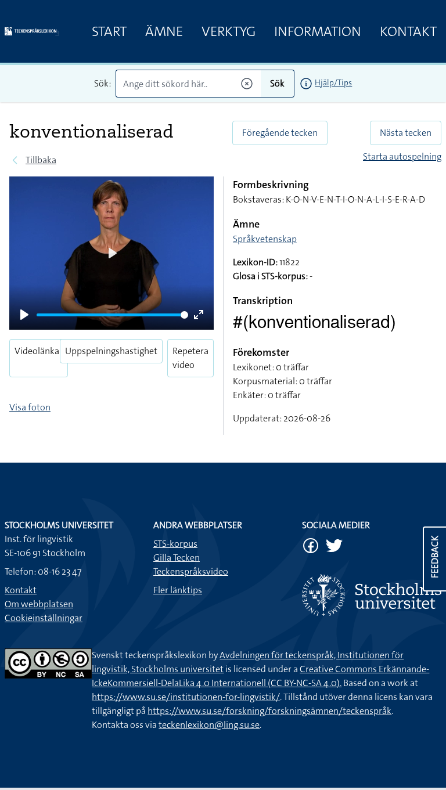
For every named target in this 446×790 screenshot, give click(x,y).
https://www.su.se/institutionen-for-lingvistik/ (186, 697)
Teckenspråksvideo (190, 571)
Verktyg (229, 31)
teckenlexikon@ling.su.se (209, 725)
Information (317, 31)
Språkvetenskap (265, 239)
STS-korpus (175, 544)
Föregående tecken (280, 133)
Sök (277, 83)
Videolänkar (39, 351)
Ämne (164, 31)
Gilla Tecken (176, 557)
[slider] (112, 314)
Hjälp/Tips (333, 82)
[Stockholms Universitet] (371, 595)
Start (109, 31)
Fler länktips (177, 590)
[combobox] (188, 84)
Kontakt (408, 31)
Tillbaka (41, 160)
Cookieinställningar (43, 618)
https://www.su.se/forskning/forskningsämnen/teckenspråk (269, 711)
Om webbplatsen (39, 604)
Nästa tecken (405, 133)
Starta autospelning (402, 156)
